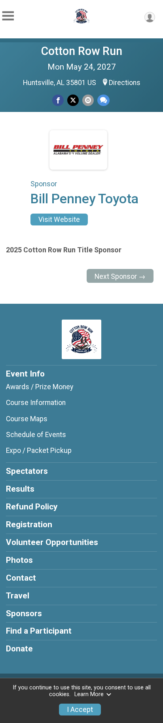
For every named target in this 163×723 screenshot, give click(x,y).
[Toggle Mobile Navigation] (8, 16)
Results (20, 489)
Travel (17, 595)
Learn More (89, 694)
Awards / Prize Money (39, 387)
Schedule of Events (36, 435)
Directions (124, 83)
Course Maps (26, 419)
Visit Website (59, 219)
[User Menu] (149, 17)
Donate (19, 648)
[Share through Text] (103, 100)
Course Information (36, 403)
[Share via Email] (88, 100)
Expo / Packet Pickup (39, 450)
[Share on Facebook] (58, 100)
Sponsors (24, 613)
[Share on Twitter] (73, 100)
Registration (29, 524)
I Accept (80, 710)
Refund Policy (31, 506)
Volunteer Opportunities (52, 542)
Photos (19, 560)
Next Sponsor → (120, 276)
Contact (21, 578)
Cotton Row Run (81, 51)
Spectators (27, 471)
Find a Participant (39, 631)
